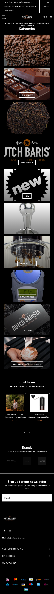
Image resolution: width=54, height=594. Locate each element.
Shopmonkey (42, 574)
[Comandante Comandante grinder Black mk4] (39, 402)
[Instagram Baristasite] (10, 530)
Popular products (36, 386)
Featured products (18, 386)
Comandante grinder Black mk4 (39, 417)
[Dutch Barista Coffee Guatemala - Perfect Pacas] (15, 402)
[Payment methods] (8, 579)
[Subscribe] (48, 497)
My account (46, 4)
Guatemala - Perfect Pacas (15, 417)
